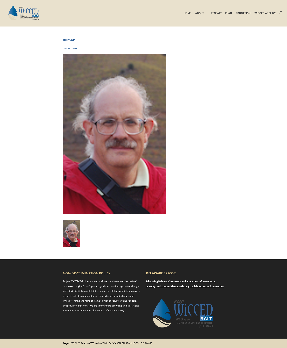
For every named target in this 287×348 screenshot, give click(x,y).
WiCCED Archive (265, 13)
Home (187, 13)
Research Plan (221, 13)
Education (243, 13)
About (199, 13)
